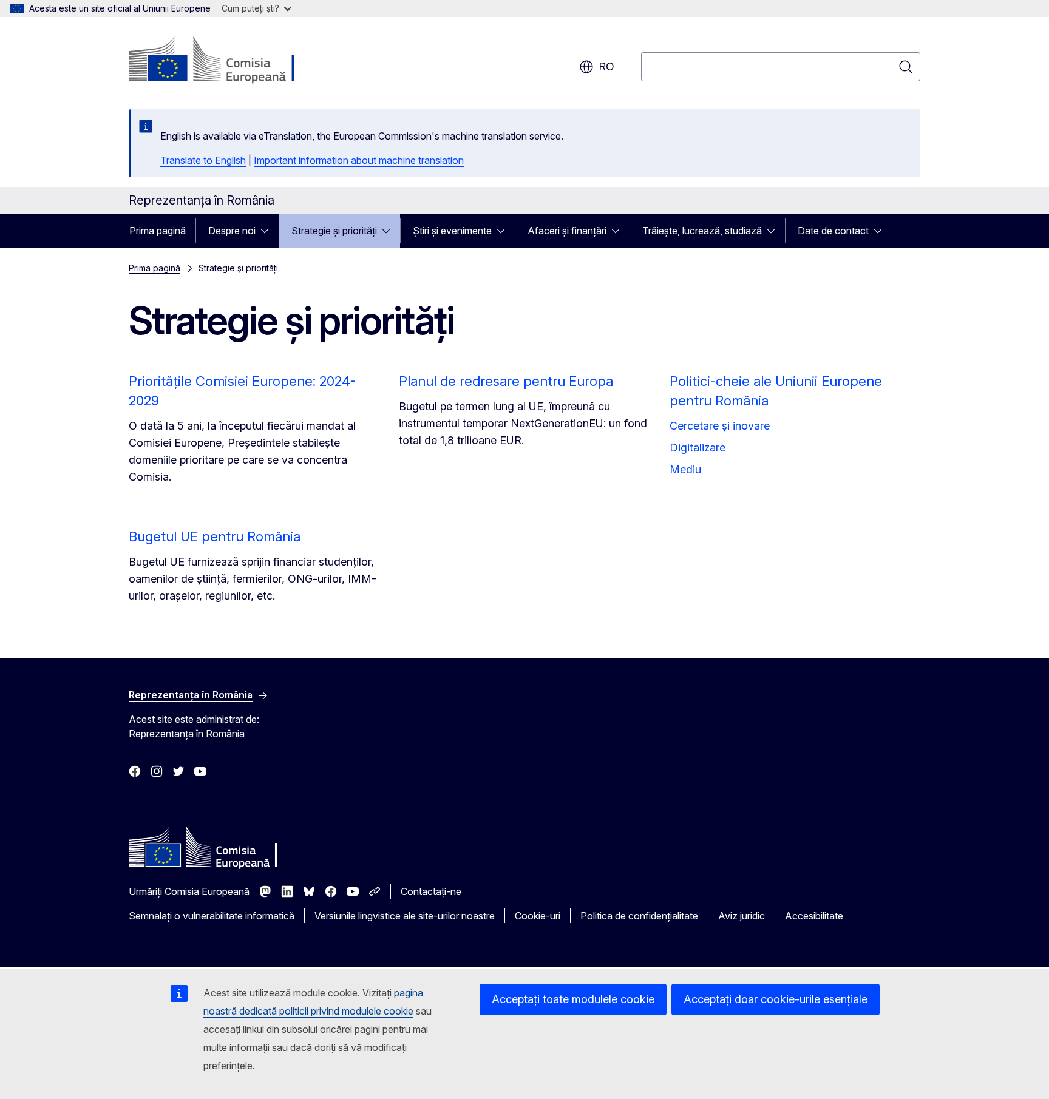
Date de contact (833, 231)
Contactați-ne (431, 891)
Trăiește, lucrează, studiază (702, 231)
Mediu (685, 469)
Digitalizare (697, 447)
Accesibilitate (814, 916)
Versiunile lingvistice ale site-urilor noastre (404, 916)
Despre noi (232, 231)
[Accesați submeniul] (268, 231)
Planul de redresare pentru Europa (506, 381)
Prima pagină (157, 231)
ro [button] (606, 66)
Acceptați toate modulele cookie (573, 999)
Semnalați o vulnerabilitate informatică (211, 916)
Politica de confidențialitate (639, 916)
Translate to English (203, 160)
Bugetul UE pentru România (214, 536)
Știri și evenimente (452, 231)
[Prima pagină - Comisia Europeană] (227, 60)
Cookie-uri (537, 916)
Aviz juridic (741, 916)
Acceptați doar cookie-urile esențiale (775, 999)
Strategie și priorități (334, 231)
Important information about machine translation (359, 160)
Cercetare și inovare (720, 425)
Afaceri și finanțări (567, 231)
